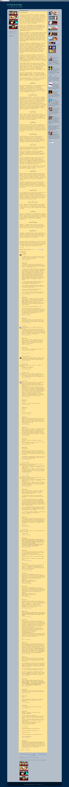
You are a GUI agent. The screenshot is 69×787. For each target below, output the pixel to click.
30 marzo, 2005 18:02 (26, 335)
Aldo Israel (24, 372)
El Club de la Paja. (14, 5)
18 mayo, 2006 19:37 (26, 737)
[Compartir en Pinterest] (42, 249)
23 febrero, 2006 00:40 (26, 616)
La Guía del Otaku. (55, 67)
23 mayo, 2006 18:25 (26, 748)
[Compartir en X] (41, 249)
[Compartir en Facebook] (42, 249)
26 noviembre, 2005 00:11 (27, 583)
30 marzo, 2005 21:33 (26, 344)
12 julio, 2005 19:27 (26, 459)
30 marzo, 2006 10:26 (26, 675)
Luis (23, 253)
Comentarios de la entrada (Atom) (32, 757)
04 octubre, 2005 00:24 (26, 547)
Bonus (54, 83)
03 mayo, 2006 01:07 (26, 708)
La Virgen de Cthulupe (55, 100)
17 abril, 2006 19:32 (26, 702)
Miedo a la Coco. (52, 20)
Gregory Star (24, 462)
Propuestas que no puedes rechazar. (53, 31)
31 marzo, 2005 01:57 (26, 353)
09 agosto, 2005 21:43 (26, 526)
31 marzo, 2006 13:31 (26, 686)
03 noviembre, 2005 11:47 (27, 560)
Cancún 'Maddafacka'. (53, 41)
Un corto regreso (56, 90)
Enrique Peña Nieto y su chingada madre (55, 132)
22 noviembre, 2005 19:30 (27, 570)
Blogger (43, 784)
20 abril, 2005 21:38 (26, 404)
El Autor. (24, 529)
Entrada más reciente (25, 754)
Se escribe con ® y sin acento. (53, 25)
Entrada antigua (42, 754)
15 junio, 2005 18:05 (26, 444)
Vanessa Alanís (25, 356)
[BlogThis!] (40, 249)
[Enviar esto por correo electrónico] (39, 249)
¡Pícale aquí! (51, 53)
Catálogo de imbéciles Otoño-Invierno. (56, 58)
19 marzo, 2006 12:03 (26, 639)
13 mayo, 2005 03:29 (26, 424)
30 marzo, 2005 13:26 (26, 322)
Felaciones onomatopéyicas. (54, 44)
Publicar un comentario (25, 750)
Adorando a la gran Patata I (55, 117)
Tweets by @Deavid (12, 33)
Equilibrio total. (52, 36)
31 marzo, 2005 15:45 (26, 360)
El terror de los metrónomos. (54, 15)
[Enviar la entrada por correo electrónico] (37, 249)
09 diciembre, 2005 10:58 (27, 608)
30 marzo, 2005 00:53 (26, 315)
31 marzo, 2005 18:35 (26, 369)
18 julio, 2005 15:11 (26, 486)
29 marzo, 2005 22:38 (26, 294)
